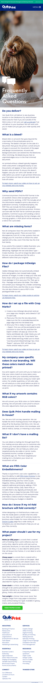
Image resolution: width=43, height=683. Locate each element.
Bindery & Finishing (29, 635)
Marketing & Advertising (10, 644)
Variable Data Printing (9, 661)
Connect (5, 669)
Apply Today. (38, 1)
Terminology (27, 661)
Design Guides (7, 522)
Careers (4, 676)
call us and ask (30, 122)
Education (5, 642)
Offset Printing (27, 631)
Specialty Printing (28, 638)
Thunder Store (29, 669)
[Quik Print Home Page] (9, 7)
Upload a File (6, 678)
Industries (6, 626)
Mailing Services (28, 636)
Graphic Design (28, 629)
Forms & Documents (9, 665)
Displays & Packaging (9, 659)
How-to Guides (28, 659)
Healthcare (5, 633)
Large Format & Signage (31, 640)
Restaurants (6, 631)
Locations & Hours (8, 674)
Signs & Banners (7, 655)
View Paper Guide (12, 608)
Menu (36, 7)
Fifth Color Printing (27, 476)
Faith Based (6, 640)
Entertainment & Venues (10, 638)
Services (26, 626)
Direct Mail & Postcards (10, 657)
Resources (27, 648)
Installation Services (29, 642)
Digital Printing (28, 633)
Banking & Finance (8, 629)
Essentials (6, 648)
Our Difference (7, 673)
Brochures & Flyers (8, 663)
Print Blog (26, 663)
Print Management (29, 644)
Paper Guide (27, 655)
